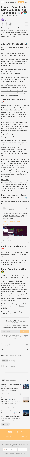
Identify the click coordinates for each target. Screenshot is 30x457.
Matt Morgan (5, 122)
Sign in (26, 2)
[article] (15, 389)
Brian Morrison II (7, 106)
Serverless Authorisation (9, 143)
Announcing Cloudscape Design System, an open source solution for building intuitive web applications (14, 93)
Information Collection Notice (16, 336)
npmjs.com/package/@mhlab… (12, 221)
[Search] (27, 380)
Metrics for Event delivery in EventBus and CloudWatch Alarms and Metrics (11, 415)
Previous (6, 350)
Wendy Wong (5, 180)
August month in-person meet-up (12, 262)
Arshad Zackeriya (17, 292)
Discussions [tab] (13, 380)
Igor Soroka (5, 159)
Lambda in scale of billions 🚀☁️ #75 (8, 399)
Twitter (21, 306)
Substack (7, 453)
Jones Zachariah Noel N (11, 18)
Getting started (18, 182)
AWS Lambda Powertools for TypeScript (14, 201)
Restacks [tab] (11, 360)
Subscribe (21, 2)
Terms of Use (22, 335)
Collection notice (15, 446)
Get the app (22, 450)
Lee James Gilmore (7, 141)
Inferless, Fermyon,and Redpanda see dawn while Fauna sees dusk (11, 402)
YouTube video (8, 110)
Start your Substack (11, 450)
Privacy (21, 444)
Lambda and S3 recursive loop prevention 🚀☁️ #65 (10, 412)
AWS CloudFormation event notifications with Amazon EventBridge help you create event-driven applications (14, 79)
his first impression (17, 126)
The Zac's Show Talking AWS (17, 289)
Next (25, 350)
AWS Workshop (11, 254)
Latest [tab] (7, 380)
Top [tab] (3, 380)
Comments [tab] (5, 360)
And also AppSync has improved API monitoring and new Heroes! (11, 389)
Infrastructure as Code (18, 285)
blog (17, 110)
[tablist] (8, 360)
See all (4, 424)
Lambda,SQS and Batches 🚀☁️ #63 (11, 385)
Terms (25, 444)
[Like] (2, 24)
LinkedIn (4, 308)
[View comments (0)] (6, 24)
